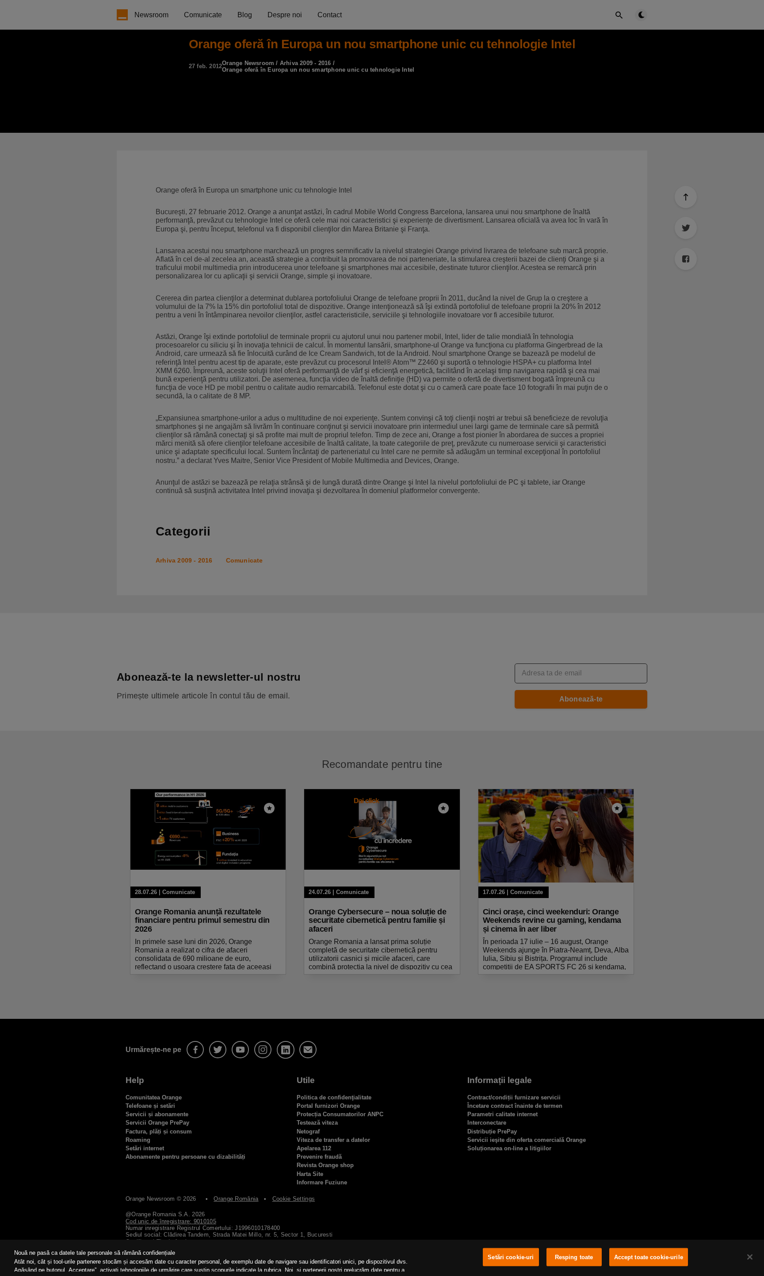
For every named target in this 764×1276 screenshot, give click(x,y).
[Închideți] (750, 1257)
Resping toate (574, 1257)
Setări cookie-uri (511, 1257)
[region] (382, 1258)
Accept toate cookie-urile (648, 1257)
